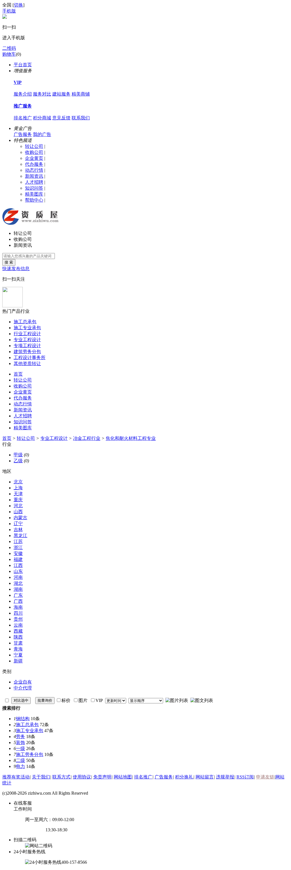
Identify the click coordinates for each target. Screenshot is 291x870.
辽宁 (18, 523)
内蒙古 (20, 517)
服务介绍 (23, 94)
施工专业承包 (27, 327)
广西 (18, 601)
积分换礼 (184, 776)
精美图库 (34, 194)
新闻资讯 (34, 176)
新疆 (18, 660)
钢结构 (23, 718)
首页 (18, 374)
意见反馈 (61, 117)
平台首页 (23, 64)
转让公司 (34, 146)
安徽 (18, 553)
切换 (18, 5)
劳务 (20, 736)
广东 (18, 595)
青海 (18, 649)
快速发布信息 (16, 268)
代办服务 (34, 164)
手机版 (9, 11)
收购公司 (34, 152)
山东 (18, 571)
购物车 (9, 54)
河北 (18, 505)
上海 (18, 487)
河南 (18, 577)
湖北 (18, 583)
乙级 (18, 460)
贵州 (18, 619)
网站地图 (123, 776)
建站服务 (61, 94)
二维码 (9, 48)
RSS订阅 (245, 776)
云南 (18, 625)
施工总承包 (25, 321)
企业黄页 (34, 158)
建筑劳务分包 (27, 351)
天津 (18, 493)
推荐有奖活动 (16, 776)
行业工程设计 (27, 333)
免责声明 (102, 776)
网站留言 (205, 776)
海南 (18, 607)
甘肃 (18, 643)
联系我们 (81, 117)
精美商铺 (81, 94)
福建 (18, 559)
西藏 (18, 631)
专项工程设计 (27, 345)
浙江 (18, 547)
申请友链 (265, 776)
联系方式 (61, 776)
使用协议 (82, 776)
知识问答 (34, 188)
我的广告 (42, 134)
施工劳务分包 (29, 754)
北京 (18, 481)
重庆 (18, 499)
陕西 (18, 637)
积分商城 (42, 117)
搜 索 (9, 262)
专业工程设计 (27, 339)
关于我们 (41, 776)
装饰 (20, 742)
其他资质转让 (27, 363)
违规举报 (225, 776)
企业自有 (23, 682)
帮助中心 (34, 200)
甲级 (18, 454)
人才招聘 (34, 182)
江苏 (18, 541)
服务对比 (42, 94)
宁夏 (18, 654)
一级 (20, 748)
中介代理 (23, 687)
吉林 (18, 529)
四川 (18, 613)
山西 (18, 511)
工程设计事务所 (29, 357)
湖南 (18, 589)
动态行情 (34, 170)
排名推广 (23, 117)
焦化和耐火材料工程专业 (131, 438)
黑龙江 (20, 535)
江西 (18, 565)
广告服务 (23, 134)
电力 (20, 766)
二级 (20, 760)
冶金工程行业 (86, 438)
